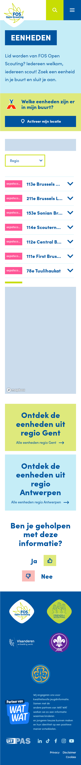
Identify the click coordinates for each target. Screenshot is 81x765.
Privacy (55, 752)
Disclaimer (69, 752)
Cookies (71, 757)
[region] (40, 340)
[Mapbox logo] (15, 390)
